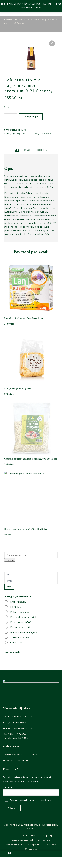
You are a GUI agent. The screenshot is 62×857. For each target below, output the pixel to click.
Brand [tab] (27, 150)
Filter (9, 587)
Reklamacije (51, 844)
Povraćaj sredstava (34, 844)
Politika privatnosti (29, 835)
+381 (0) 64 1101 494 (22, 728)
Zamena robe (31, 849)
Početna (8, 20)
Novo (15, 606)
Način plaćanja (47, 835)
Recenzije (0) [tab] (41, 150)
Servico (31, 828)
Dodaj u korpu (31, 116)
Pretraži (9, 560)
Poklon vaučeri (19, 612)
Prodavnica (19, 20)
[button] (52, 43)
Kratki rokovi (18, 601)
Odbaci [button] (38, 7)
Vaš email (7, 787)
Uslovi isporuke (44, 840)
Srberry (8, 107)
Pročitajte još (31, 454)
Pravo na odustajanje (14, 844)
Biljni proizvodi (21, 622)
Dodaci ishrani (20, 627)
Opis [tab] (17, 150)
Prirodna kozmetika (23, 632)
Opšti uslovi (13, 835)
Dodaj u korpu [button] (31, 314)
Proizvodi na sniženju (23, 617)
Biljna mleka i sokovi (27, 133)
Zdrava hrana (46, 133)
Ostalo (16, 642)
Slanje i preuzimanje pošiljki (23, 840)
